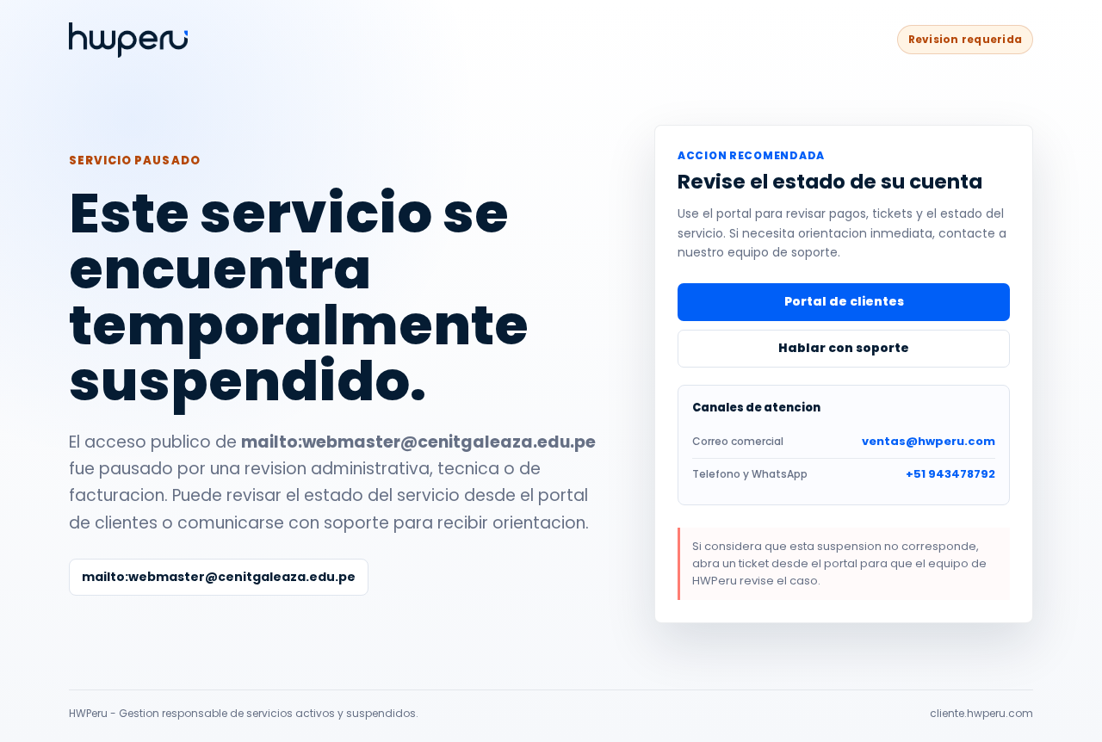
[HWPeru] (128, 40)
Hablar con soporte (843, 347)
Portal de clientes (844, 301)
